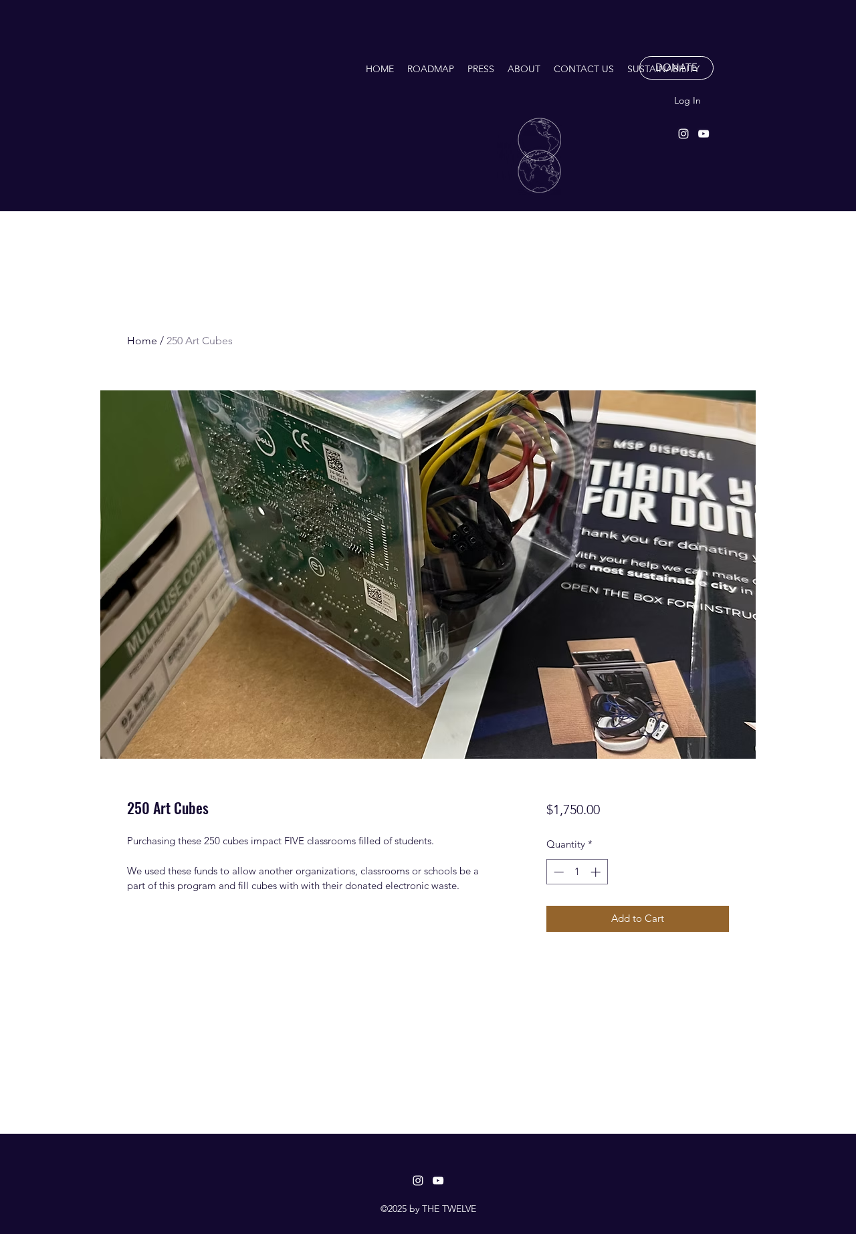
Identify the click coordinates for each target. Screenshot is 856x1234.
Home (142, 340)
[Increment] (597, 872)
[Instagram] (683, 133)
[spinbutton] (577, 872)
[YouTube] (703, 133)
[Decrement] (557, 872)
